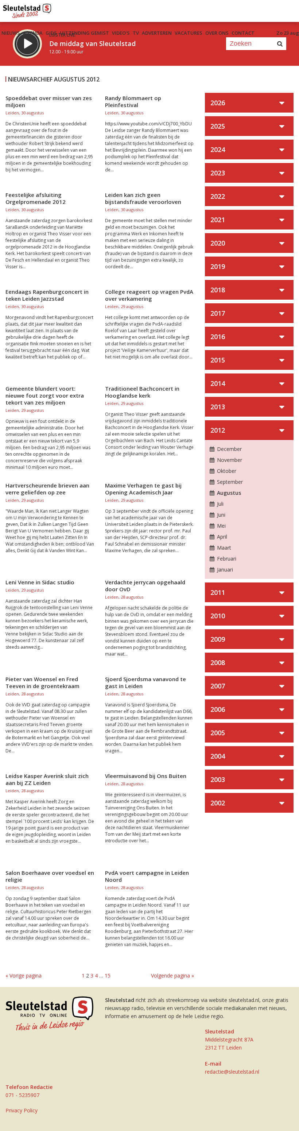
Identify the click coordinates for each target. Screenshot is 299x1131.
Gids (51, 33)
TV (136, 33)
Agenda (33, 33)
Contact (243, 33)
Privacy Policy (21, 1110)
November (228, 459)
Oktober (225, 470)
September (229, 481)
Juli (219, 503)
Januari (224, 569)
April (221, 536)
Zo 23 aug (287, 33)
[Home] (27, 9)
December (228, 448)
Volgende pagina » (172, 975)
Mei (220, 525)
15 (107, 975)
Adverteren (157, 33)
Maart (223, 547)
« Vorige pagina (23, 975)
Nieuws (10, 33)
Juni (220, 514)
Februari (225, 558)
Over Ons (217, 33)
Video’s (121, 33)
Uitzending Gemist (84, 33)
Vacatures (188, 33)
